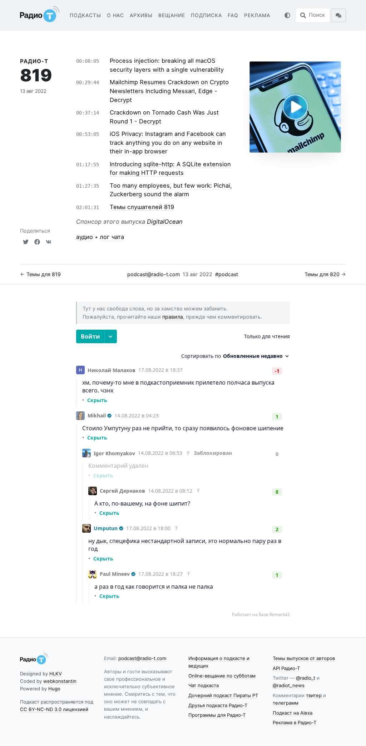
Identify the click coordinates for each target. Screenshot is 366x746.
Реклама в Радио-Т (294, 722)
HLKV (55, 673)
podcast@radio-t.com (153, 274)
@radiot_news (289, 685)
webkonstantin (59, 681)
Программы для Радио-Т (217, 715)
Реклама (257, 15)
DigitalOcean (165, 221)
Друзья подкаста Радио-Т (217, 705)
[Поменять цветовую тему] (287, 15)
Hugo (54, 688)
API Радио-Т (286, 668)
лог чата (112, 236)
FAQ (233, 15)
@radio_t (305, 678)
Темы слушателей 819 (142, 206)
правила (172, 317)
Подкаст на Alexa (292, 713)
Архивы (141, 15)
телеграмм (285, 703)
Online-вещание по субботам (222, 676)
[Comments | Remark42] (183, 474)
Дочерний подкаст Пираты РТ (223, 695)
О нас (115, 15)
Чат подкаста (203, 685)
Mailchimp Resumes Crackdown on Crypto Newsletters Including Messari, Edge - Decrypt (169, 90)
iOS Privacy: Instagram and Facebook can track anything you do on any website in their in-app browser (168, 142)
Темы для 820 (322, 274)
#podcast (226, 274)
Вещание (171, 15)
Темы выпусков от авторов (304, 658)
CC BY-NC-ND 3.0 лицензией (54, 709)
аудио (84, 236)
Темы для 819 (43, 274)
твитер (314, 695)
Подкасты (85, 15)
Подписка (206, 15)
